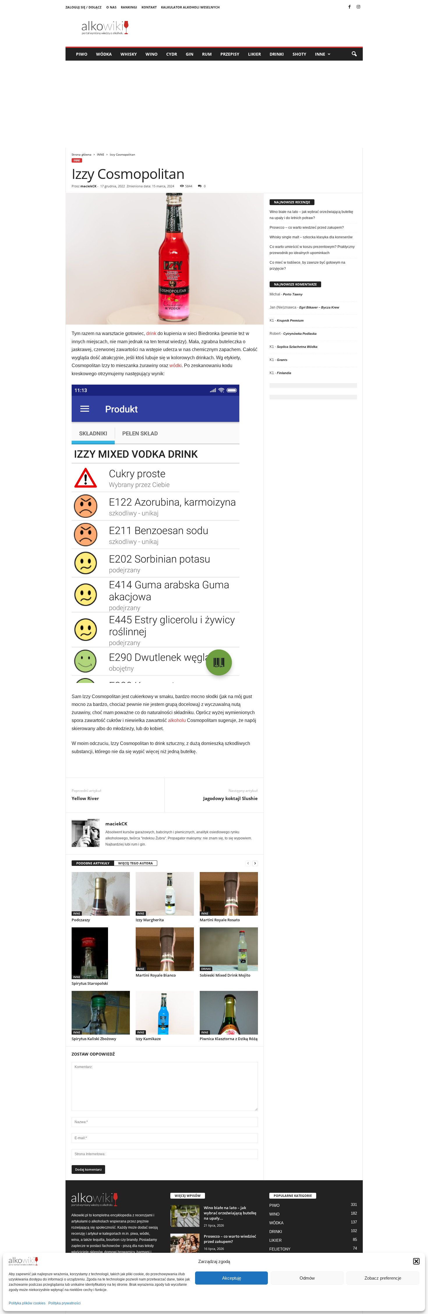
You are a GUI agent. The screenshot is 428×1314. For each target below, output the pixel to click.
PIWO (81, 54)
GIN (189, 54)
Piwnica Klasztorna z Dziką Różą (229, 1038)
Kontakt (149, 7)
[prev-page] (248, 863)
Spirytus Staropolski (90, 983)
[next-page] (255, 863)
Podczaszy (81, 919)
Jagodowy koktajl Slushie (230, 798)
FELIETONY (280, 1249)
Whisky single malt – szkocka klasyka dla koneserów (311, 237)
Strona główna (81, 154)
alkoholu (177, 720)
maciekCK (88, 186)
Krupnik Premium (290, 320)
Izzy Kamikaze (148, 1038)
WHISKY (129, 54)
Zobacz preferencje (383, 1278)
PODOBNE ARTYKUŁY (92, 863)
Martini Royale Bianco (156, 975)
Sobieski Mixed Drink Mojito (225, 975)
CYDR (171, 54)
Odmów (307, 1278)
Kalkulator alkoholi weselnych (190, 7)
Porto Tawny (293, 294)
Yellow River (85, 798)
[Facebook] (349, 7)
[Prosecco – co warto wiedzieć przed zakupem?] (184, 1244)
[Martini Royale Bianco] (165, 949)
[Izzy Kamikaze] (165, 1013)
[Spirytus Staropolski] (101, 953)
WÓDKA (104, 54)
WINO (152, 54)
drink (151, 333)
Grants (282, 360)
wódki (175, 365)
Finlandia (284, 373)
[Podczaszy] (101, 894)
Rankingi (129, 7)
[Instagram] (358, 7)
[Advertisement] (214, 104)
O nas (111, 7)
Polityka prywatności (64, 1303)
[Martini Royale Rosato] (229, 894)
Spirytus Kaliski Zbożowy (94, 1038)
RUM (207, 54)
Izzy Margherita (150, 919)
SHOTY (299, 54)
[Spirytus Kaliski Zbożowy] (101, 1013)
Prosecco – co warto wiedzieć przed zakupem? (307, 228)
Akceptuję (231, 1278)
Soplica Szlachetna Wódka (297, 346)
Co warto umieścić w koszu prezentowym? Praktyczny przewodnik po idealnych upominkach (312, 250)
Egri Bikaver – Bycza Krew (319, 307)
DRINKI (277, 54)
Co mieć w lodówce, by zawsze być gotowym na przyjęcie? (307, 265)
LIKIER (254, 54)
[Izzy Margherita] (165, 894)
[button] (416, 1261)
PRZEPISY (229, 54)
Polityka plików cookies (27, 1303)
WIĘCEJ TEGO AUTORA (135, 863)
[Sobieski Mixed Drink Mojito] (229, 949)
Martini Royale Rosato (220, 919)
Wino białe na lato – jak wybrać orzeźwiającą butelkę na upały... (230, 1213)
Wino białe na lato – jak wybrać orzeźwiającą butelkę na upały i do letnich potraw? (311, 215)
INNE (320, 54)
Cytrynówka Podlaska (299, 333)
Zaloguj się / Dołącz (83, 7)
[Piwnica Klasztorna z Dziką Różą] (229, 1013)
